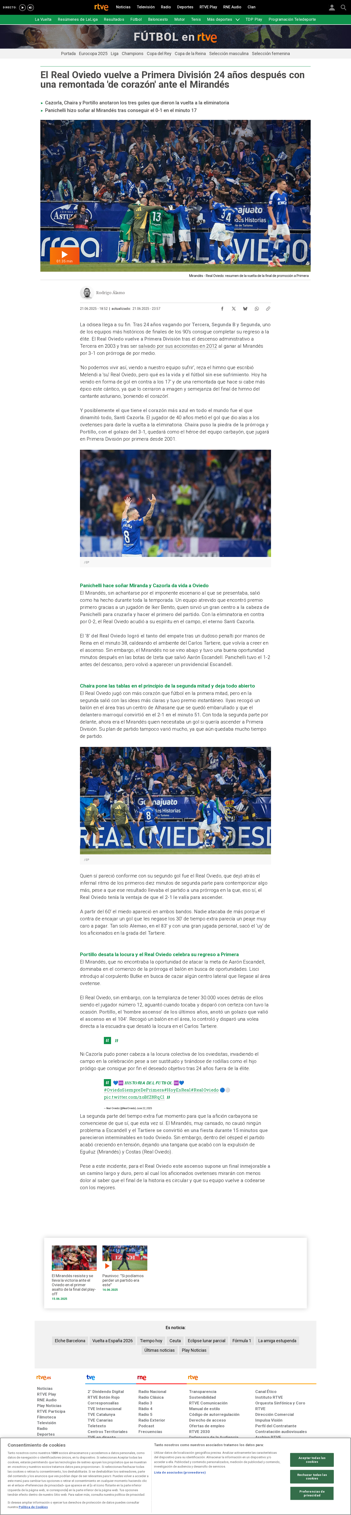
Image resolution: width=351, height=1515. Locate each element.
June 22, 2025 (144, 1108)
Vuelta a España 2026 (112, 1340)
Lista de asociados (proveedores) (180, 1472)
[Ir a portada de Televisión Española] (110, 1378)
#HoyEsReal (177, 1090)
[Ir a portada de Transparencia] (251, 1378)
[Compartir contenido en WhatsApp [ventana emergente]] (256, 307)
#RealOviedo (205, 1090)
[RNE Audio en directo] (30, 7)
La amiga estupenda (277, 1340)
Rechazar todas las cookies (312, 1476)
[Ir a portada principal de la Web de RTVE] (60, 1377)
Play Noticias (194, 1350)
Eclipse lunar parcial (206, 1340)
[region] (175, 1476)
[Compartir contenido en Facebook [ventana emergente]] (222, 307)
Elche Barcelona (70, 1340)
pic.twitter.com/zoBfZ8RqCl (134, 1097)
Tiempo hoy (151, 1340)
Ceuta (175, 1340)
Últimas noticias (159, 1350)
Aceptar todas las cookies (311, 1460)
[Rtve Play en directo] (22, 7)
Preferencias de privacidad (312, 1493)
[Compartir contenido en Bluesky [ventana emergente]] (245, 307)
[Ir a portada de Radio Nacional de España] (161, 1378)
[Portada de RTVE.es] (101, 7)
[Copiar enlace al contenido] (268, 307)
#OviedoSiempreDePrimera (134, 1090)
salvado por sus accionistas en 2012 (177, 346)
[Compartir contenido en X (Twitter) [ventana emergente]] (233, 307)
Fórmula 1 (242, 1340)
